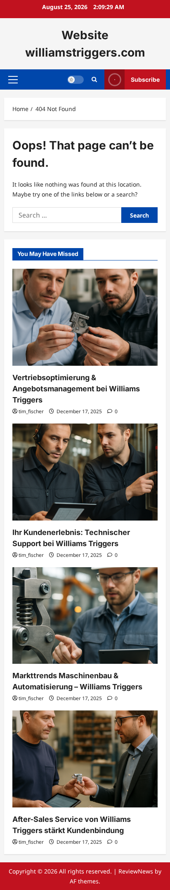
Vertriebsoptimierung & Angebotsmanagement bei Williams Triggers (76, 388)
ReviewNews (135, 871)
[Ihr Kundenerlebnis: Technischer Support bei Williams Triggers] (85, 472)
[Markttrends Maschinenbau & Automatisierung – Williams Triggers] (85, 615)
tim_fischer (31, 411)
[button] (13, 79)
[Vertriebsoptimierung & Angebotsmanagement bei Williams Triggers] (85, 317)
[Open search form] (94, 79)
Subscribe (145, 79)
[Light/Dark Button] (75, 80)
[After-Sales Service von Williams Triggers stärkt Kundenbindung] (85, 758)
